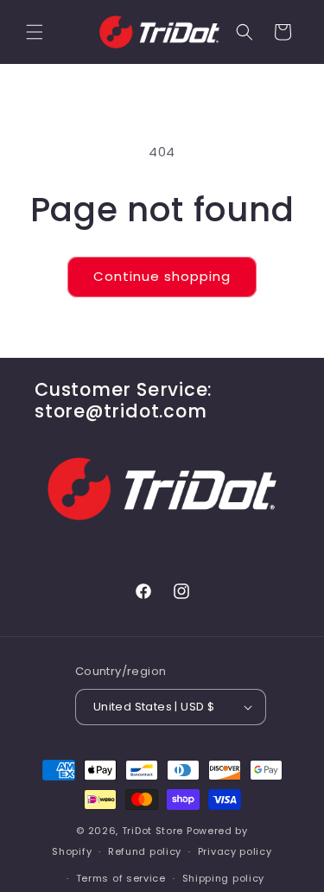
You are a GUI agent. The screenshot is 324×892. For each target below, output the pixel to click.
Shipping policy (223, 878)
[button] (35, 32)
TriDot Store (152, 831)
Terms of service (121, 878)
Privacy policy (235, 851)
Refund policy (144, 851)
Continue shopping (162, 276)
